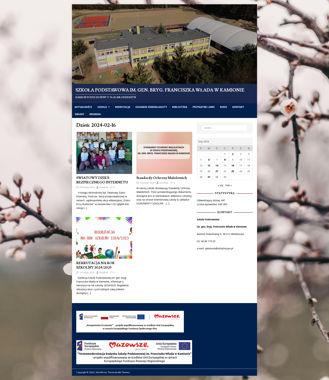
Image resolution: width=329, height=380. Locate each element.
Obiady (79, 114)
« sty (220, 185)
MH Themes (124, 372)
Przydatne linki (204, 107)
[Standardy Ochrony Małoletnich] (164, 172)
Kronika (95, 114)
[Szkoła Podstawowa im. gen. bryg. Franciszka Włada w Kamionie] (164, 81)
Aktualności (83, 107)
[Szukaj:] (225, 128)
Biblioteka (179, 107)
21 (216, 171)
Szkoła (102, 107)
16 (232, 165)
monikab (103, 187)
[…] (85, 207)
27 (209, 177)
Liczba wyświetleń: (207, 204)
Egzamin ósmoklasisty (151, 107)
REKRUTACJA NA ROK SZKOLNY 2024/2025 (95, 265)
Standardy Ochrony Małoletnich (161, 178)
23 (232, 171)
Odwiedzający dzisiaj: (209, 200)
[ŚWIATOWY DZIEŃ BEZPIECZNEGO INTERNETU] (104, 172)
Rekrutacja (122, 107)
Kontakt (238, 107)
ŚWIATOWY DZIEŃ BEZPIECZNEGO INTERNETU (102, 180)
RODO (223, 107)
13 (209, 165)
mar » (228, 185)
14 (216, 165)
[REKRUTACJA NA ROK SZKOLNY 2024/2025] (104, 257)
